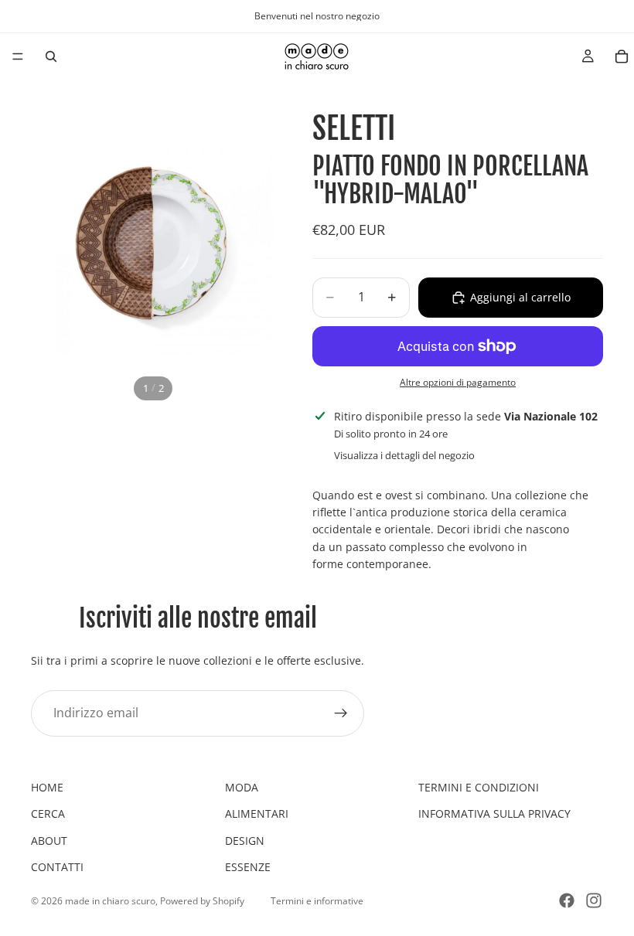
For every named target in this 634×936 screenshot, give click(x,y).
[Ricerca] (51, 56)
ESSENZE (248, 866)
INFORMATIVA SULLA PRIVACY (494, 813)
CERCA (48, 813)
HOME (47, 787)
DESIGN (244, 840)
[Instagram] (594, 900)
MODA (241, 787)
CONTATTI (57, 866)
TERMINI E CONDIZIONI (478, 787)
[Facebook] (566, 900)
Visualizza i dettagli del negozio (404, 455)
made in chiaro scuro (110, 900)
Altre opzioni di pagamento (458, 382)
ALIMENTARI (256, 813)
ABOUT (49, 840)
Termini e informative (317, 900)
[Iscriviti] (341, 712)
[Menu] (18, 56)
